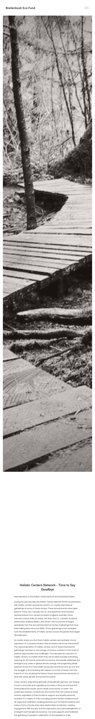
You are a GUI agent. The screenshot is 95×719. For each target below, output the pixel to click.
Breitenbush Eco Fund (20, 8)
